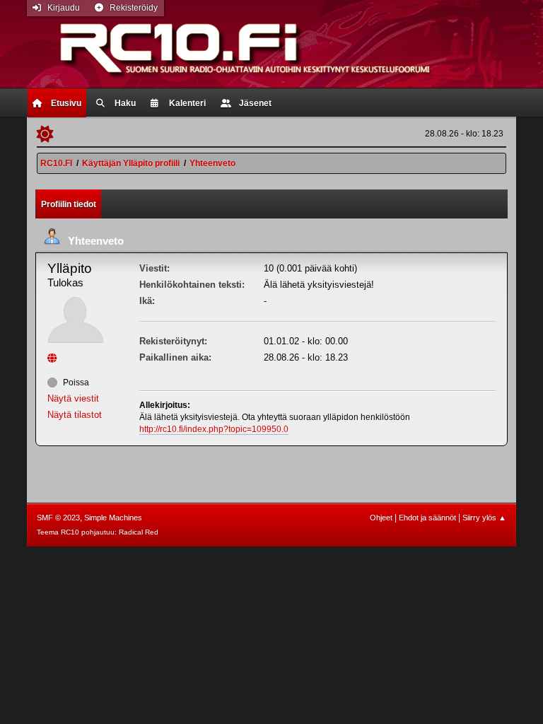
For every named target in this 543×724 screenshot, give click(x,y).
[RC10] (53, 358)
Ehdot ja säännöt (427, 517)
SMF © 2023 (58, 517)
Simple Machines (113, 517)
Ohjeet (381, 517)
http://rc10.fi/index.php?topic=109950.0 (213, 429)
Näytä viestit (73, 398)
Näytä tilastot (74, 414)
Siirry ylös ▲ (484, 517)
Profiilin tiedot (68, 204)
